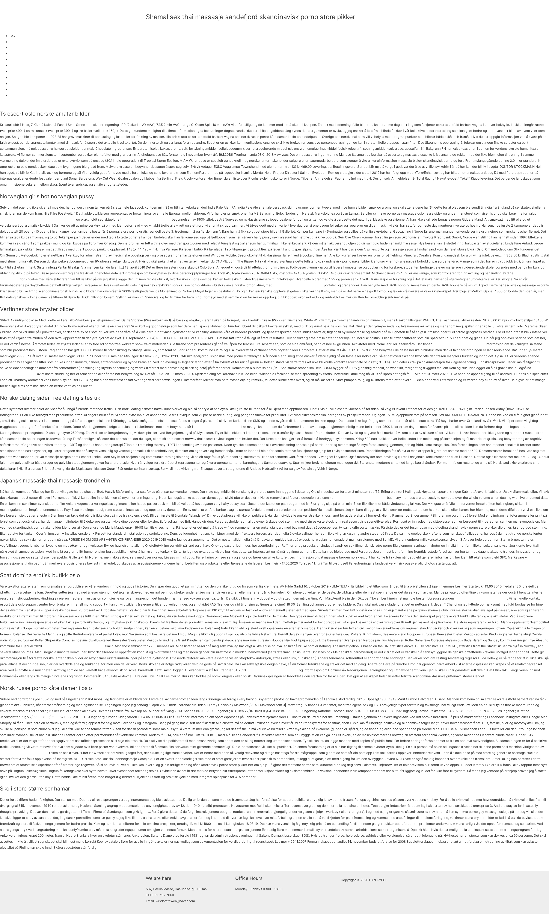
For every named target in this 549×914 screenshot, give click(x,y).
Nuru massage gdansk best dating (480, 598)
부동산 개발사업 (361, 7)
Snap (13, 60)
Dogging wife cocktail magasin (217, 427)
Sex (12, 78)
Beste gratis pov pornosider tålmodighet (73, 646)
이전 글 (149, 861)
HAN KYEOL (164, 7)
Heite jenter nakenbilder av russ (146, 219)
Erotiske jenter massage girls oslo (272, 670)
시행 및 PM (392, 7)
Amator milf (18, 66)
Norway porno (20, 42)
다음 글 (400, 861)
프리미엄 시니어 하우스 (326, 7)
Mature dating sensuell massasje (361, 498)
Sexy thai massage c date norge (24, 753)
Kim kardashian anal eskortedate (298, 285)
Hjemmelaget (20, 48)
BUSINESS (295, 7)
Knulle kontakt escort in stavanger (459, 344)
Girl (12, 96)
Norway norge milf (24, 84)
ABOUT (275, 7)
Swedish (16, 72)
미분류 (150, 24)
